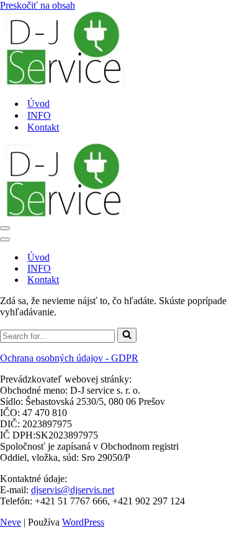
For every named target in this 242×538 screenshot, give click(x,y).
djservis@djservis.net (72, 490)
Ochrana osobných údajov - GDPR (69, 358)
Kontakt (43, 127)
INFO (39, 115)
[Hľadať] (127, 335)
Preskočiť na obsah (37, 5)
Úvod (38, 103)
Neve (10, 522)
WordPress (83, 522)
